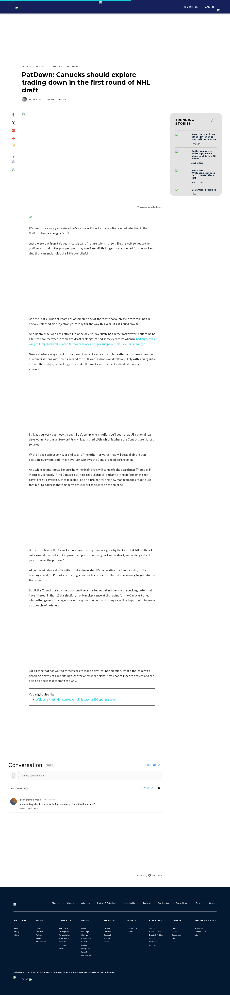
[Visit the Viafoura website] (155, 875)
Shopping (152, 938)
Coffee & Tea (86, 955)
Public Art (62, 942)
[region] (85, 820)
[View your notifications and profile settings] (159, 788)
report (156, 809)
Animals (39, 938)
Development (64, 932)
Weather (39, 932)
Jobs (196, 935)
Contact (70, 903)
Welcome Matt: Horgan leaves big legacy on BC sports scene (76, 699)
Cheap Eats (85, 948)
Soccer (106, 942)
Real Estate (63, 928)
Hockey (107, 928)
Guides (174, 932)
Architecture (64, 938)
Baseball (107, 935)
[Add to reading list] (13, 170)
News (15, 928)
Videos (174, 942)
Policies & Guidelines (107, 903)
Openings (85, 932)
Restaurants (86, 938)
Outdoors (152, 928)
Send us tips (163, 903)
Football (107, 938)
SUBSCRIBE (191, 7)
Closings (84, 935)
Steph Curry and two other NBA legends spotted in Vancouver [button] (203, 136)
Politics (16, 935)
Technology (198, 928)
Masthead (146, 903)
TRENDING (184, 121)
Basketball (108, 932)
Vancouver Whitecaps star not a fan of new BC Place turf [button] (203, 174)
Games (198, 903)
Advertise (85, 903)
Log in (148, 765)
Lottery (16, 932)
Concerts (130, 932)
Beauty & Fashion (156, 935)
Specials (84, 952)
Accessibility (129, 903)
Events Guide (132, 928)
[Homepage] (20, 903)
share (149, 809)
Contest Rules (182, 903)
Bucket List (176, 935)
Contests (152, 945)
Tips (173, 938)
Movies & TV (41, 942)
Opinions (62, 945)
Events (84, 945)
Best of (84, 942)
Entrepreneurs (200, 932)
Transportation (64, 935)
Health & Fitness (155, 932)
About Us (56, 903)
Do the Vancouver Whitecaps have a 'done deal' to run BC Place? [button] (203, 155)
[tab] (19, 788)
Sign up (156, 765)
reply (22, 809)
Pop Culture (153, 942)
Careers (213, 903)
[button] (182, 137)
